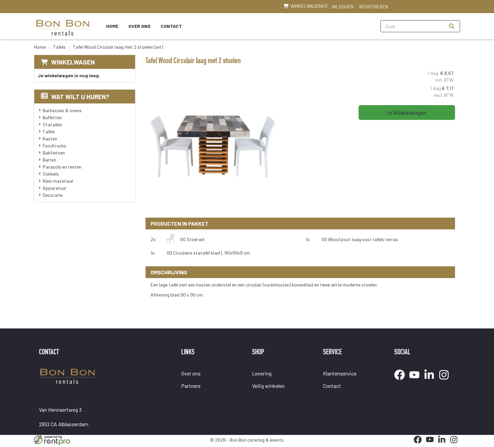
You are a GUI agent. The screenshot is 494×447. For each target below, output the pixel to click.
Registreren (373, 6)
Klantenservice (340, 373)
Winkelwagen (73, 62)
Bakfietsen (54, 152)
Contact (171, 26)
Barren (49, 160)
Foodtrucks (54, 145)
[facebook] (401, 380)
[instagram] (446, 380)
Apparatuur (55, 188)
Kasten (50, 138)
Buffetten (52, 117)
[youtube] (416, 380)
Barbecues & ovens (62, 110)
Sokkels (51, 174)
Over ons (139, 26)
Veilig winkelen (268, 386)
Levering (262, 373)
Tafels (59, 47)
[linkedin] (431, 380)
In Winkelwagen (406, 112)
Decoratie (53, 195)
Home (112, 26)
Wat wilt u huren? (80, 96)
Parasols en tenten (62, 167)
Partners (191, 386)
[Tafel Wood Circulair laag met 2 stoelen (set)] (213, 144)
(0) (308, 6)
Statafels (52, 124)
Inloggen (343, 6)
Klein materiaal (58, 181)
